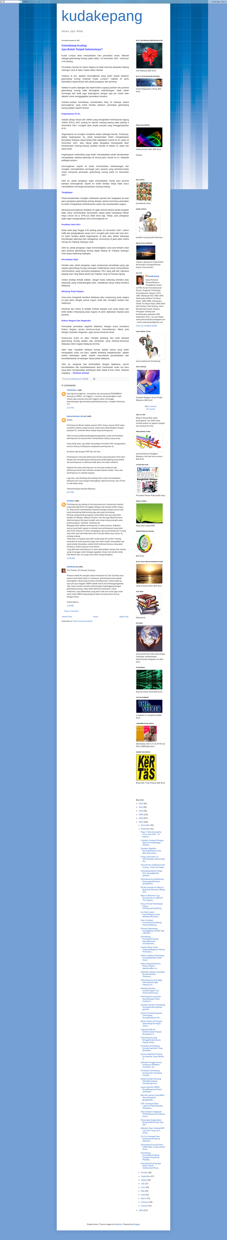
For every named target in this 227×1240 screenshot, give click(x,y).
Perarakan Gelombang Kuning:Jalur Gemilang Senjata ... (151, 1073)
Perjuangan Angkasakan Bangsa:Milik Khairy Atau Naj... (152, 1122)
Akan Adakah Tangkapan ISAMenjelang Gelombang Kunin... (153, 1114)
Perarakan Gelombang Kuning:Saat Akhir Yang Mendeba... (151, 1048)
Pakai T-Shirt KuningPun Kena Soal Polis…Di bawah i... (151, 834)
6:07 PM (70, 492)
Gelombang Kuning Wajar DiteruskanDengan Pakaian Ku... (151, 982)
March (144, 1198)
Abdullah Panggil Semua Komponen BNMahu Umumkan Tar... (151, 1064)
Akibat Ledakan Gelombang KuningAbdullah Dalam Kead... (152, 958)
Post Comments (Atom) (82, 621)
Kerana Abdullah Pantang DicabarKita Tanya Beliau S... (152, 1056)
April (143, 1195)
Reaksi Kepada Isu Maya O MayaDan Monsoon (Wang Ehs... (153, 889)
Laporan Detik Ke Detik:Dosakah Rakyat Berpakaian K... (151, 1032)
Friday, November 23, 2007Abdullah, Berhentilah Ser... (153, 859)
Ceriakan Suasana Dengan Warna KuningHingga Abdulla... (152, 842)
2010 (141, 811)
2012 (141, 804)
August (144, 1180)
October (144, 1173)
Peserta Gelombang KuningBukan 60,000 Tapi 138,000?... (152, 931)
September (146, 1176)
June (143, 1187)
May (143, 1191)
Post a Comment (71, 611)
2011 (141, 807)
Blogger (136, 1224)
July (143, 1184)
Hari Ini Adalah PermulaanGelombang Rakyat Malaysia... (151, 922)
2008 (141, 818)
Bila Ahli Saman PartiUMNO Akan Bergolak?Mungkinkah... (152, 1097)
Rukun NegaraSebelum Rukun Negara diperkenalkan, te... (151, 966)
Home (95, 617)
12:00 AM (71, 558)
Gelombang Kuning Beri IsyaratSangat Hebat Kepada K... (151, 999)
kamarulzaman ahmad (77, 416)
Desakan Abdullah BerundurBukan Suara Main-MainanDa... (151, 850)
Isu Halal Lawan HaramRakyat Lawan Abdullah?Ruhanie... (150, 914)
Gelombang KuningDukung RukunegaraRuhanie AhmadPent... (152, 881)
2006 (141, 1210)
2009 (141, 815)
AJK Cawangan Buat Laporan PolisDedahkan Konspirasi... (152, 1106)
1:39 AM (70, 606)
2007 (141, 822)
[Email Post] (94, 379)
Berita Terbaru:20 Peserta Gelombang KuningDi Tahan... (151, 1023)
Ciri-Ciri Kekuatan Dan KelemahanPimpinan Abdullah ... (150, 1138)
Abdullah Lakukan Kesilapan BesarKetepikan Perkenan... (153, 974)
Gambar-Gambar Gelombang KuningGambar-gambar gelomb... (153, 1007)
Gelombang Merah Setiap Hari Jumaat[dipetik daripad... (151, 873)
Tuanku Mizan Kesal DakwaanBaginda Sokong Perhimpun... (153, 949)
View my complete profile (146, 326)
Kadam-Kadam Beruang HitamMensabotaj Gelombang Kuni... (151, 1081)
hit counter (150, 409)
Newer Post (67, 617)
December (145, 825)
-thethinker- (72, 390)
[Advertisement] (148, 108)
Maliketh (118, 1224)
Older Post (123, 617)
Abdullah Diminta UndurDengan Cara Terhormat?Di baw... (150, 990)
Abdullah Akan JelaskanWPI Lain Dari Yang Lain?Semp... (153, 1130)
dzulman (70, 501)
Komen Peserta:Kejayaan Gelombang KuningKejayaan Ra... (151, 1015)
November (145, 829)
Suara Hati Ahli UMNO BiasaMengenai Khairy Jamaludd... (151, 1089)
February (145, 1202)
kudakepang (102, 16)
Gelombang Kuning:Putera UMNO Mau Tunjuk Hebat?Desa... (153, 1147)
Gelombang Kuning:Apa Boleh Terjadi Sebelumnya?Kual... (151, 1165)
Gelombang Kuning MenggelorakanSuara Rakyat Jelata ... (151, 1040)
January (144, 1206)
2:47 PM (70, 408)
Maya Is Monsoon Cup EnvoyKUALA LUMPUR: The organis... (152, 898)
